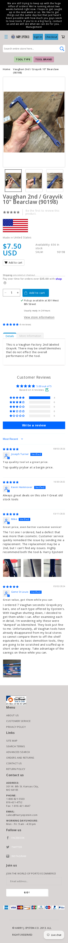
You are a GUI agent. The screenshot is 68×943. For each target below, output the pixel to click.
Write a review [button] (34, 425)
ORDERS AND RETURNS (20, 757)
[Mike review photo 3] (52, 568)
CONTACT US (14, 763)
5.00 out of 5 (44, 386)
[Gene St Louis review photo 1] (12, 668)
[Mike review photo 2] (32, 568)
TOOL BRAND (43, 59)
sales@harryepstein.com (21, 815)
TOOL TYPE (23, 59)
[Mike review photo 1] (12, 568)
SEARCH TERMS (15, 746)
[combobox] (30, 48)
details (9, 336)
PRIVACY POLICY (16, 727)
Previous (10, 180)
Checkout (51, 37)
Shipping (7, 275)
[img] (11, 449)
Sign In (38, 37)
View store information (39, 317)
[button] (11, 324)
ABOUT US (12, 715)
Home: (7, 69)
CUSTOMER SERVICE (18, 721)
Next (62, 180)
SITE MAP (12, 740)
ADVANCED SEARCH (18, 752)
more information (30, 336)
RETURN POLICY (15, 769)
